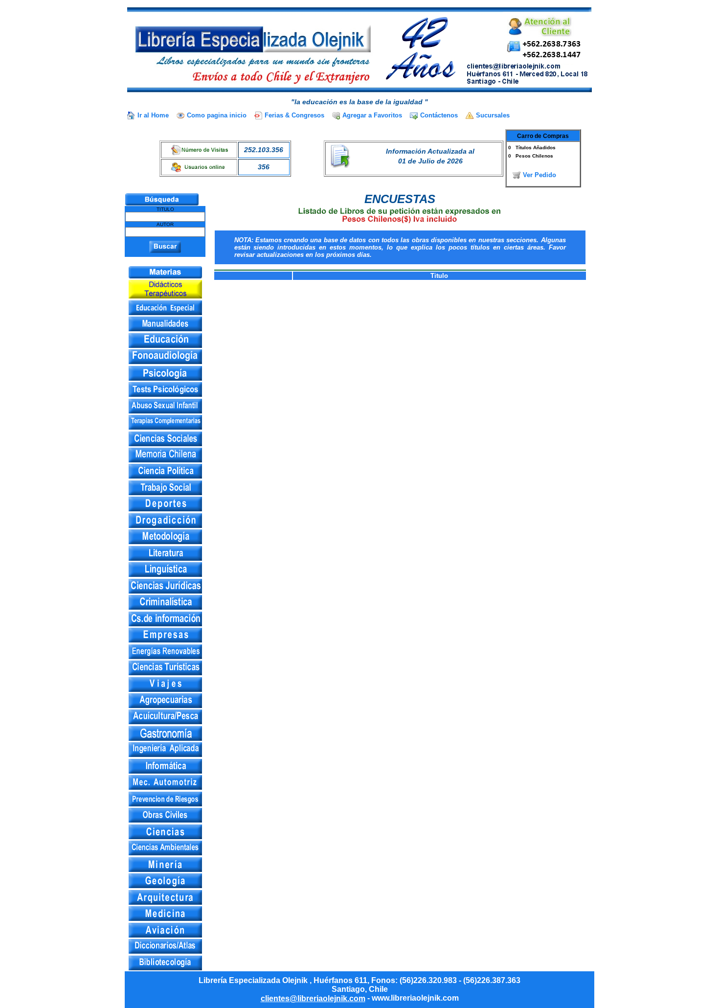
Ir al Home (153, 115)
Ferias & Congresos (294, 115)
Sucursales (493, 115)
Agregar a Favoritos (372, 115)
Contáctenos (439, 115)
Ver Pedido (539, 175)
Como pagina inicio (217, 115)
